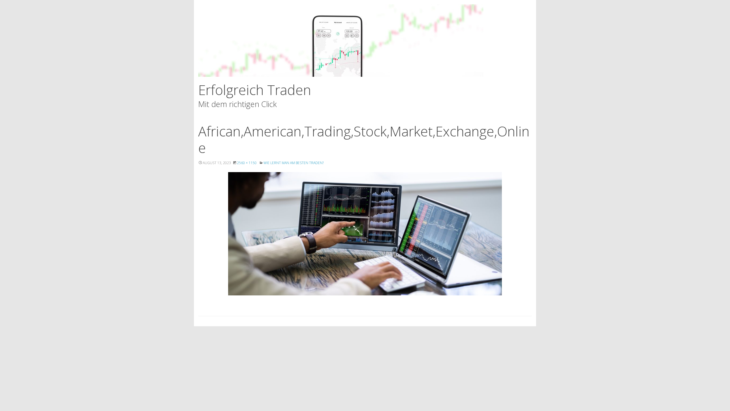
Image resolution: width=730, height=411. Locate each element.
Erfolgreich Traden (254, 89)
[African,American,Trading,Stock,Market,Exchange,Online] (365, 233)
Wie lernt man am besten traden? (293, 162)
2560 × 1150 (247, 162)
